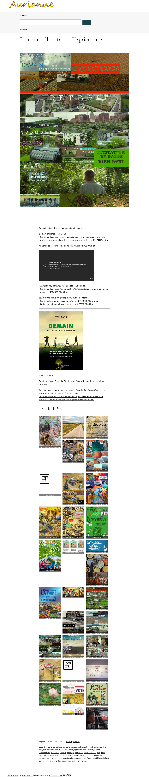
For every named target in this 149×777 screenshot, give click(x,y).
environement (90, 752)
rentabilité (96, 758)
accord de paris (45, 747)
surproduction (45, 761)
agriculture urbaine (70, 747)
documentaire (44, 752)
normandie (65, 758)
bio (44, 750)
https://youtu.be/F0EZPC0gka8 (81, 246)
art (91, 747)
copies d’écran (67, 750)
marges (76, 755)
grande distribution (56, 755)
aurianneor (98, 747)
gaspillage (43, 755)
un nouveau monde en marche (74, 761)
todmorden (56, 761)
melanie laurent (86, 755)
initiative (68, 755)
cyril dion (78, 750)
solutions (105, 758)
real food (87, 758)
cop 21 (57, 750)
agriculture (57, 747)
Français (76, 741)
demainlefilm (88, 750)
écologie (70, 752)
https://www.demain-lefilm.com (67, 228)
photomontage (76, 758)
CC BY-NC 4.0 (56, 775)
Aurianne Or (25, 29)
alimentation (84, 747)
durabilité (55, 752)
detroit (97, 750)
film (98, 752)
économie (79, 752)
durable (63, 752)
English (69, 741)
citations (50, 750)
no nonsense (99, 755)
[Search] (86, 22)
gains (103, 752)
